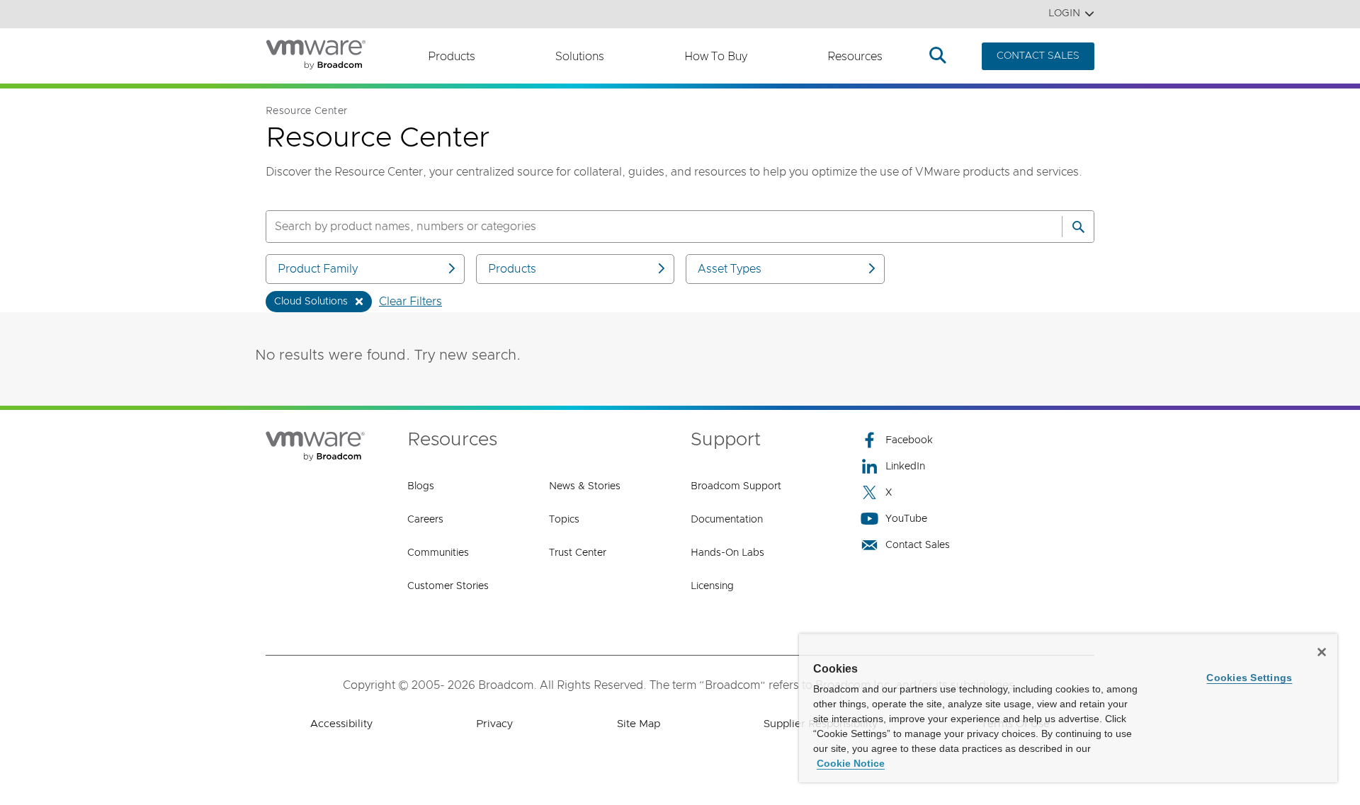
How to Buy (715, 56)
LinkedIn (905, 467)
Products (451, 56)
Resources (855, 56)
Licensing (712, 586)
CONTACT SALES (1038, 56)
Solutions (579, 56)
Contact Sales (917, 545)
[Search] (1078, 226)
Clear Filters (410, 301)
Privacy (494, 724)
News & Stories (584, 486)
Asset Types (729, 269)
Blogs (420, 486)
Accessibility (341, 724)
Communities (438, 553)
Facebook (909, 440)
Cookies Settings (1249, 677)
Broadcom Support (736, 486)
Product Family (318, 269)
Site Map (638, 724)
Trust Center (577, 553)
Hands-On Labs (727, 553)
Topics (564, 520)
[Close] (1322, 652)
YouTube (906, 519)
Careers (425, 520)
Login (1064, 13)
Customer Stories (448, 586)
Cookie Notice (851, 763)
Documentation (727, 520)
